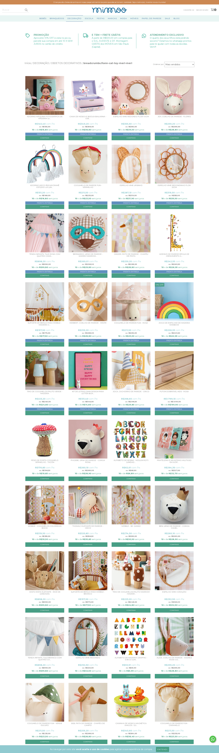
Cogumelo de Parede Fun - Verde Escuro (44, 724)
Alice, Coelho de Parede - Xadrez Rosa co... (174, 659)
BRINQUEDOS (57, 18)
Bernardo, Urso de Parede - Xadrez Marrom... (88, 255)
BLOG (177, 18)
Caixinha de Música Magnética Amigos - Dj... (131, 724)
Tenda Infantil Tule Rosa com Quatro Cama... (44, 255)
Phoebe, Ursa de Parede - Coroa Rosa (88, 461)
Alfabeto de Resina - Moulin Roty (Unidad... (131, 461)
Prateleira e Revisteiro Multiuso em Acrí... (174, 461)
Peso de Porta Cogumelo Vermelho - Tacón (44, 461)
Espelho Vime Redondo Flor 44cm (131, 117)
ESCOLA (89, 18)
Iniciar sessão (202, 10)
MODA (123, 18)
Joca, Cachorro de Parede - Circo (131, 391)
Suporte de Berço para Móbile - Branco (88, 593)
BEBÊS (42, 18)
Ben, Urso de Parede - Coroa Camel (174, 527)
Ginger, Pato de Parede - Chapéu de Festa (131, 255)
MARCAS (112, 18)
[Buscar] (26, 10)
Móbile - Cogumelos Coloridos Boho (44, 527)
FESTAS (100, 18)
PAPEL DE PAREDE (151, 18)
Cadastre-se (189, 10)
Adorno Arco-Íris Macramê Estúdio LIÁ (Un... (44, 186)
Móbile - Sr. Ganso (131, 526)
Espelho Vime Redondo (88, 658)
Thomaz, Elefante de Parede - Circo (87, 527)
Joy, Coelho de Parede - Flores (174, 117)
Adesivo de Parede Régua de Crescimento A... (174, 255)
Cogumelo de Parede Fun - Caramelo (174, 724)
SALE (167, 18)
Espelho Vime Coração (174, 592)
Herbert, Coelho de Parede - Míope (88, 323)
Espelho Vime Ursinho (131, 185)
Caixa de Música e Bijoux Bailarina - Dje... (87, 118)
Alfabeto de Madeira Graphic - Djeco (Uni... (131, 659)
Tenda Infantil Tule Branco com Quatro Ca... (45, 659)
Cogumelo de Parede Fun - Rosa (131, 323)
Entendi (162, 749)
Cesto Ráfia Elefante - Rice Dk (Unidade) (44, 593)
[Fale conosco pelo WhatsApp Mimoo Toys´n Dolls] (212, 739)
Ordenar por (158, 64)
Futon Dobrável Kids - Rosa (174, 391)
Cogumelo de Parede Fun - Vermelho (88, 186)
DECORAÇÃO (74, 18)
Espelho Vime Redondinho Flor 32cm (174, 186)
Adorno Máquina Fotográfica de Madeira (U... (45, 118)
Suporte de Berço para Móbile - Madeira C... (45, 324)
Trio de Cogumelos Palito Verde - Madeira (45, 392)
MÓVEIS (134, 18)
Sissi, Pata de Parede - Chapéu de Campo (88, 724)
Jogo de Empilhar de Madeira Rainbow (174, 324)
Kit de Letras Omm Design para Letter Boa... (88, 392)
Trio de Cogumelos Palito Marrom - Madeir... (131, 593)
